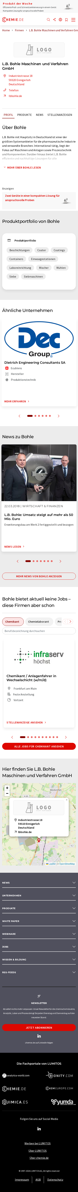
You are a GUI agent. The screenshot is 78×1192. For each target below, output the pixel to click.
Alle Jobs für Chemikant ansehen (39, 746)
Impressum (22, 1179)
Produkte (24, 115)
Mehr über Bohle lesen (24, 167)
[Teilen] (54, 20)
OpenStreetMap (67, 863)
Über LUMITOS (37, 1150)
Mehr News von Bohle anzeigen (39, 576)
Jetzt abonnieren (39, 1027)
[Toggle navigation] (73, 20)
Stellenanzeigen (60, 115)
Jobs (5, 946)
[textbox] (39, 631)
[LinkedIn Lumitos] (39, 1129)
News (39, 115)
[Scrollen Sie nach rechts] (70, 621)
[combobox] (39, 630)
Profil (8, 115)
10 (57, 737)
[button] (39, 840)
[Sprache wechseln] (60, 20)
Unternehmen (11, 895)
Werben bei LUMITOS (37, 1143)
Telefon (14, 90)
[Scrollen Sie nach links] (65, 621)
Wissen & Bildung (14, 959)
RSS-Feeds (9, 972)
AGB (38, 1179)
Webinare (9, 934)
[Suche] (48, 20)
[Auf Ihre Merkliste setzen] (66, 20)
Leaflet (52, 863)
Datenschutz (55, 1179)
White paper (10, 921)
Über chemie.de (39, 1158)
